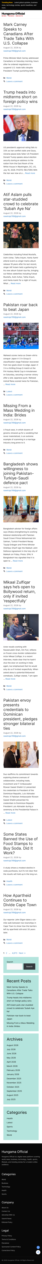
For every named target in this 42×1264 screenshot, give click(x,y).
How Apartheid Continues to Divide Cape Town (19, 900)
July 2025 (11, 1099)
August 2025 (12, 1095)
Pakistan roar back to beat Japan (20, 307)
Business (5, 1183)
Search (10, 962)
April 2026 (11, 1062)
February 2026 (13, 1070)
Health (9, 881)
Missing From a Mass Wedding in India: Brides (19, 410)
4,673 (14, 953)
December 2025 (14, 1078)
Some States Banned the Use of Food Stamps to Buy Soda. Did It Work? (20, 843)
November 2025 (14, 1083)
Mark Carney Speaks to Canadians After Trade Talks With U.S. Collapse (18, 33)
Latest (9, 391)
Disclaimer (5, 1243)
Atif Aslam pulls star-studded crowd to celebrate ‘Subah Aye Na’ (20, 201)
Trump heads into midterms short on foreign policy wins (20, 97)
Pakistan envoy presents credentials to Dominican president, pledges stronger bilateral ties (20, 714)
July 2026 (11, 1049)
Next (22, 953)
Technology (12, 1131)
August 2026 (12, 1045)
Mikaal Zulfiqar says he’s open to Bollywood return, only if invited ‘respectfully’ (19, 591)
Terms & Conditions (9, 1239)
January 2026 (13, 1074)
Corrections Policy (8, 1250)
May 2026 (11, 1058)
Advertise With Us (8, 1215)
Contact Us (6, 1211)
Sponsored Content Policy (11, 1247)
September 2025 (14, 1091)
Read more (30, 173)
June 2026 (11, 1053)
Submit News (6, 1218)
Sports (10, 1127)
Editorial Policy (7, 1222)
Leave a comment (14, 81)
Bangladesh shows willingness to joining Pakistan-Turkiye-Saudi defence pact (20, 473)
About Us (5, 1208)
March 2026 (12, 1066)
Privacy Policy (7, 1236)
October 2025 (13, 1087)
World (9, 78)
